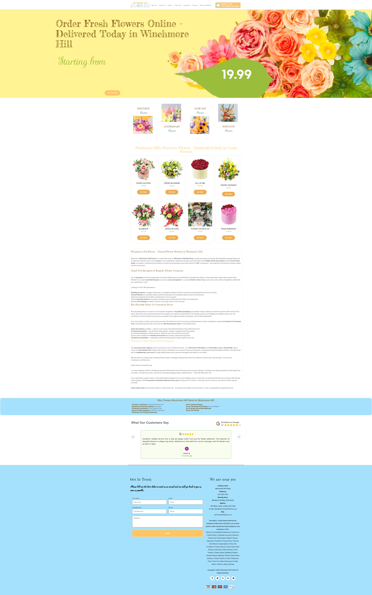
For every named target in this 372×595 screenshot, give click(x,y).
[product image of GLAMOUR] (143, 214)
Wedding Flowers (231, 552)
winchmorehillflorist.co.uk (223, 515)
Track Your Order (218, 561)
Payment (194, 5)
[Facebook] (212, 578)
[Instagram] (223, 578)
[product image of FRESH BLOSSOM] (172, 169)
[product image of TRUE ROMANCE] (228, 214)
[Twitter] (217, 578)
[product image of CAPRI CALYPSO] (143, 169)
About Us (154, 5)
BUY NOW (143, 192)
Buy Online (112, 93)
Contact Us (162, 5)
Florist (228, 558)
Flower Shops (219, 552)
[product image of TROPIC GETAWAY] (228, 170)
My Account (229, 561)
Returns (220, 564)
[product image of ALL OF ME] (200, 169)
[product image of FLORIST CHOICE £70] (200, 214)
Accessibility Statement (222, 532)
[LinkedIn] (228, 578)
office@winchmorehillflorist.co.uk (225, 509)
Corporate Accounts (224, 535)
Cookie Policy (211, 535)
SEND (167, 533)
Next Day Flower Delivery (224, 549)
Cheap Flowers (219, 558)
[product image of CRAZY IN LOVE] (172, 214)
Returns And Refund (205, 5)
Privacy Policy (227, 541)
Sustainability (223, 544)
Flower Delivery (220, 547)
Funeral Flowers (211, 555)
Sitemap (231, 564)
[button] (133, 436)
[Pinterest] (233, 578)
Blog (225, 564)
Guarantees (187, 5)
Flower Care (178, 5)
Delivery (170, 5)
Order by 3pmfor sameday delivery (230, 5)
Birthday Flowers (224, 555)
